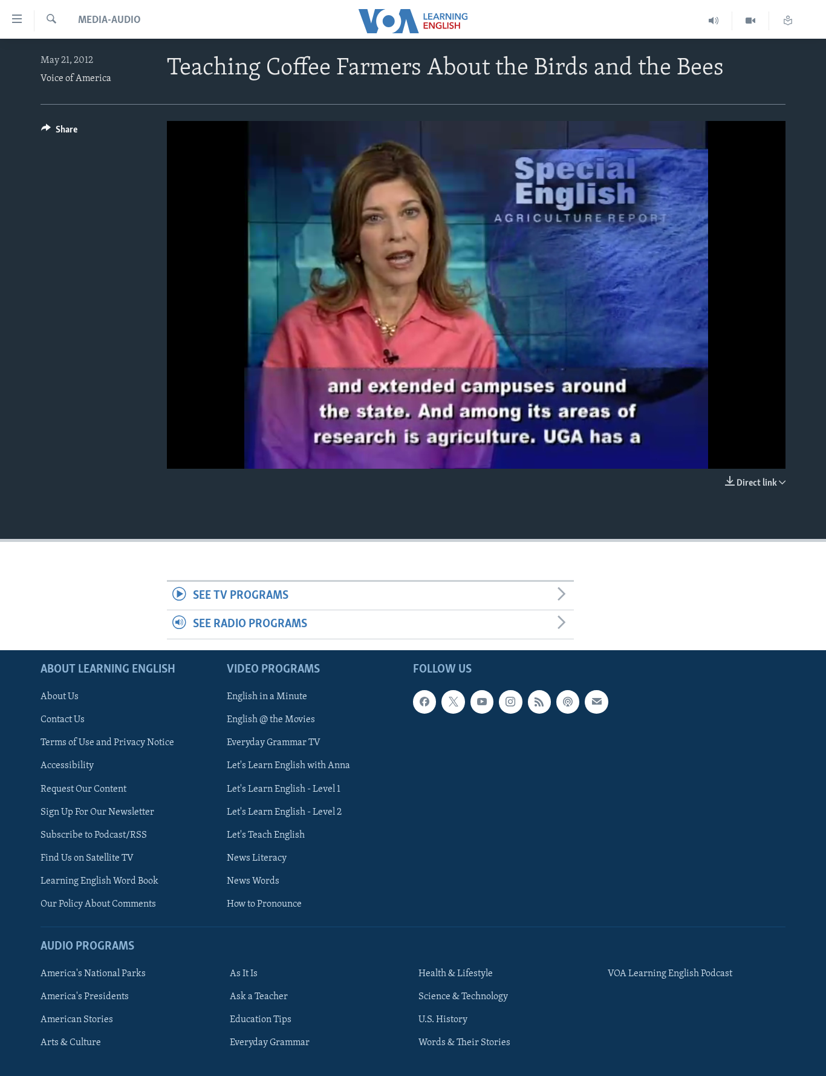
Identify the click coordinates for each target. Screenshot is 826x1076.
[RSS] (539, 701)
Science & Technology (463, 997)
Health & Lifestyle (455, 974)
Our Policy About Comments (98, 903)
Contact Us (63, 720)
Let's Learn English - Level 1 (283, 789)
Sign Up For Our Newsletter (97, 812)
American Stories (77, 1020)
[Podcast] (567, 701)
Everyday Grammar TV (273, 743)
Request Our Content (83, 789)
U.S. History (442, 1020)
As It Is (244, 974)
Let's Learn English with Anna (288, 766)
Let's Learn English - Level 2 (284, 812)
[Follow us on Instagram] (510, 701)
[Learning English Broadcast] (713, 20)
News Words (253, 880)
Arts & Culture (71, 1043)
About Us (60, 697)
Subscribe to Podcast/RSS (94, 835)
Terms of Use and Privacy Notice (107, 743)
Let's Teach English (266, 835)
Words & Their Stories (464, 1043)
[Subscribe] (596, 701)
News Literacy (257, 857)
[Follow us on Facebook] (424, 701)
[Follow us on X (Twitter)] (452, 701)
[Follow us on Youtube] (481, 701)
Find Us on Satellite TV (87, 857)
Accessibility (67, 766)
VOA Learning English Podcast (670, 974)
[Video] (750, 20)
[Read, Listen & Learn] (788, 20)
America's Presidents (85, 997)
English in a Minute (267, 697)
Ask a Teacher (259, 997)
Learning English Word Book (99, 880)
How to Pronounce (264, 903)
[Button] (59, 132)
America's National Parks (93, 974)
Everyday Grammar (270, 1043)
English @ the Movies (271, 720)
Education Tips (260, 1020)
